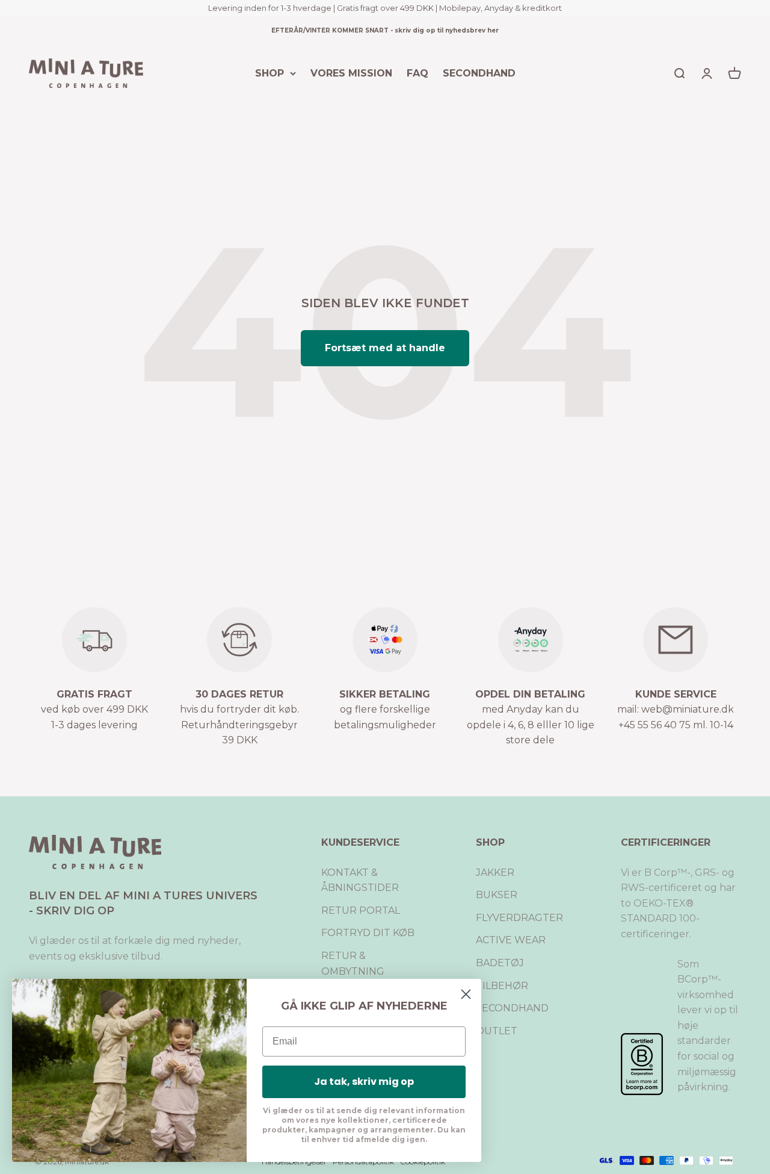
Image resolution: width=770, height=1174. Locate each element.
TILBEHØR (502, 985)
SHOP (269, 72)
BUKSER (496, 895)
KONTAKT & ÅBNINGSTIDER (360, 880)
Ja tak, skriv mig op (364, 1081)
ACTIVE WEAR (511, 940)
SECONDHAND (479, 72)
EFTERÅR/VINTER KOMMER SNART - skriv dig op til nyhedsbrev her (385, 30)
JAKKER (495, 872)
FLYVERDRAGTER (519, 917)
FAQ (417, 72)
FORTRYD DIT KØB (367, 932)
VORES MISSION (351, 72)
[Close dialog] (465, 994)
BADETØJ (500, 963)
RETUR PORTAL (360, 910)
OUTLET (496, 1031)
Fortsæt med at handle (385, 348)
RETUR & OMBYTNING (352, 963)
